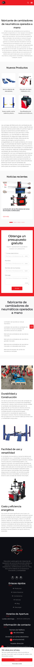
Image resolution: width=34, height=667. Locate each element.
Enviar (17, 288)
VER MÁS (6, 216)
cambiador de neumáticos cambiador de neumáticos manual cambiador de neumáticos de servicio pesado (15, 328)
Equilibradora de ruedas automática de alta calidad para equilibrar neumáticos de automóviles (25, 112)
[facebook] (12, 577)
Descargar (17, 607)
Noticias (18, 600)
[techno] (17, 549)
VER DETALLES (8, 80)
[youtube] (21, 577)
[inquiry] (32, 327)
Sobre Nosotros (18, 592)
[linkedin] (16, 577)
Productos (17, 588)
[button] (11, 222)
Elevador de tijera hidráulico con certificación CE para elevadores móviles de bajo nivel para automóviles (25, 90)
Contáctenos (17, 596)
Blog (18, 603)
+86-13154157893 (18, 632)
